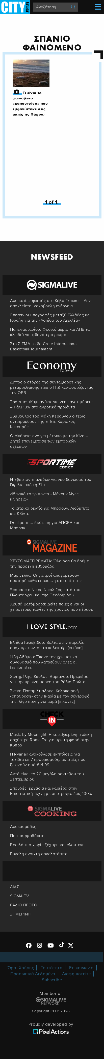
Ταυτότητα (51, 967)
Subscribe (52, 980)
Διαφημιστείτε (76, 974)
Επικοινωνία (81, 967)
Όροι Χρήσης (21, 967)
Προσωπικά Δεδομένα (32, 974)
